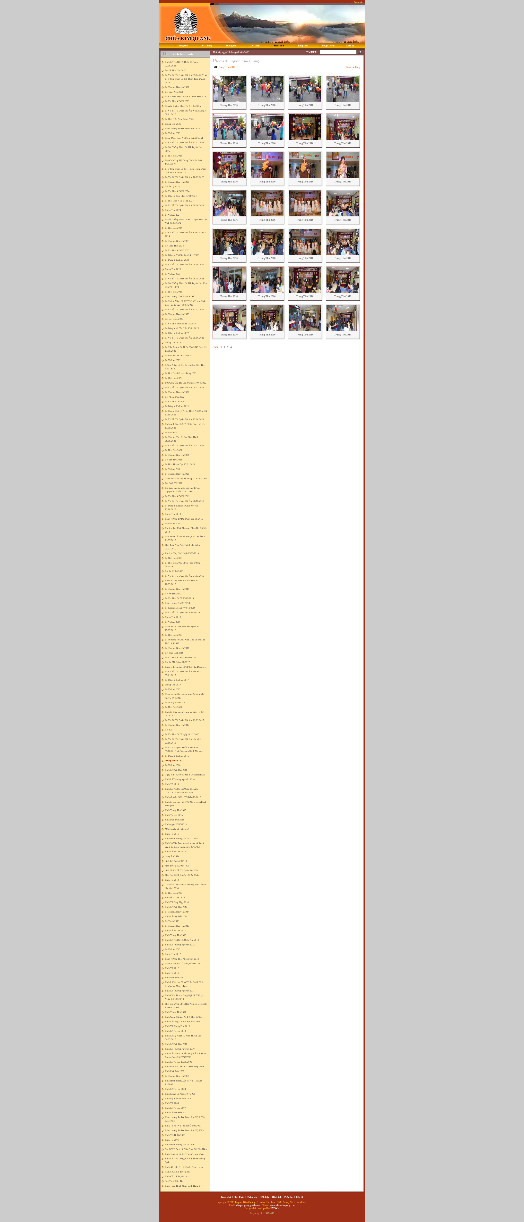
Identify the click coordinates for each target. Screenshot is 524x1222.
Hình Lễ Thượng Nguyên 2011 (180, 990)
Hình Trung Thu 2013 (175, 935)
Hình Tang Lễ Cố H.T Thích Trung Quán (184, 1154)
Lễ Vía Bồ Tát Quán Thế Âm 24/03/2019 (184, 576)
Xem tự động (353, 67)
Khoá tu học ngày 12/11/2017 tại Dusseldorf (186, 667)
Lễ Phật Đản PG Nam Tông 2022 (180, 373)
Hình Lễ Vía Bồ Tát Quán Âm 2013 (182, 940)
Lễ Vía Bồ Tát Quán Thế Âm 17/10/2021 (184, 419)
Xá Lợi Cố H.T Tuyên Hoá (177, 1171)
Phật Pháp (239, 1197)
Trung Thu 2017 (173, 684)
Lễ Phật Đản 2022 (173, 378)
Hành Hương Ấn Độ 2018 (177, 603)
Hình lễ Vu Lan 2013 (175, 897)
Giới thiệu (264, 1197)
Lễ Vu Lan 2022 (173, 360)
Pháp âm (288, 1197)
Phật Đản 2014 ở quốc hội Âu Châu (182, 875)
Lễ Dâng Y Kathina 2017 (177, 680)
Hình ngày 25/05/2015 (176, 824)
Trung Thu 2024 (173, 210)
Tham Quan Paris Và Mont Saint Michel (184, 138)
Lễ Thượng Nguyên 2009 (177, 1076)
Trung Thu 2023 (173, 269)
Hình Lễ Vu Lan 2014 (175, 851)
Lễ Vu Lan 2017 (173, 689)
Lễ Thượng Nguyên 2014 (177, 911)
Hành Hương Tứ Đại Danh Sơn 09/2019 (184, 519)
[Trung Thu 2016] (229, 100)
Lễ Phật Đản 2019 (173, 558)
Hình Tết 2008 (172, 1103)
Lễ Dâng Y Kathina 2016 (177, 756)
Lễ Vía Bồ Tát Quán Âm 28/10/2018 (182, 612)
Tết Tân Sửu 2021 (173, 459)
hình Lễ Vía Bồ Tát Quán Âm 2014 (182, 870)
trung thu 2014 (172, 856)
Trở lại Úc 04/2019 (174, 571)
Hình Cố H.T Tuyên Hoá (177, 1176)
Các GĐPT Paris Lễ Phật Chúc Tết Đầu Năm (186, 1149)
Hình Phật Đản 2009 (174, 1071)
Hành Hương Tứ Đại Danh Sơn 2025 (182, 128)
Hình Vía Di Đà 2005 (175, 1135)
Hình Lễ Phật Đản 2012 (176, 907)
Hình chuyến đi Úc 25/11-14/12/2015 (183, 797)
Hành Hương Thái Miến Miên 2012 (182, 959)
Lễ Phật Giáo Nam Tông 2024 (179, 200)
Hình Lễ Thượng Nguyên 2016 (180, 779)
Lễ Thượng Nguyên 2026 (177, 87)
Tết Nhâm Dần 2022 (174, 397)
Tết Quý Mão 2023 (174, 319)
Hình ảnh (276, 1197)
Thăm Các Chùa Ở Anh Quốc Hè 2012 (183, 963)
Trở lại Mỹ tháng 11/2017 (177, 662)
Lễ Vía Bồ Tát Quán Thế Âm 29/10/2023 (184, 264)
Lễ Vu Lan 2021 (173, 432)
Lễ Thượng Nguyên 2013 (177, 926)
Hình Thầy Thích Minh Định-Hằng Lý (183, 1186)
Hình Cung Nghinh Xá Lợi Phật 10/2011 (184, 1017)
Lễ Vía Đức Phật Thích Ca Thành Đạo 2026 (186, 96)
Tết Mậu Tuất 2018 (174, 653)
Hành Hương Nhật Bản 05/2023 (180, 296)
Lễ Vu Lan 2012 (173, 949)
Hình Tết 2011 (172, 973)
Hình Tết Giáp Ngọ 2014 (177, 902)
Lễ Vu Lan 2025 (173, 133)
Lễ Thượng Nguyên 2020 (177, 474)
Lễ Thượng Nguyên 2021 (177, 455)
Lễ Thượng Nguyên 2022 (177, 392)
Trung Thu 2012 (173, 954)
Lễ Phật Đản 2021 (173, 450)
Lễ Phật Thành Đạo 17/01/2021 (180, 464)
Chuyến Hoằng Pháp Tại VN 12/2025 (183, 106)
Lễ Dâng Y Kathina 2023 (177, 260)
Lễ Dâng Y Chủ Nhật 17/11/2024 (181, 196)
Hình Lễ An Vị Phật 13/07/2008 (180, 1094)
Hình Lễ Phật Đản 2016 (176, 770)
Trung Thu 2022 (173, 342)
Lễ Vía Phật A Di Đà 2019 (177, 496)
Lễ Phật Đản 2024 (173, 228)
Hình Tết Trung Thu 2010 (177, 1026)
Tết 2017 (169, 729)
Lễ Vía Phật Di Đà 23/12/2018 (179, 598)
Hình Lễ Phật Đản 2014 (176, 916)
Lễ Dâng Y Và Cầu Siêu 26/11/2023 (182, 255)
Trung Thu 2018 (173, 617)
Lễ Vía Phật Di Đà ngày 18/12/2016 (182, 734)
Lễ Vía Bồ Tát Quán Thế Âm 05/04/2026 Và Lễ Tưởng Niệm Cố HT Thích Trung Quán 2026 (186, 79)
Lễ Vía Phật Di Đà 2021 (176, 401)
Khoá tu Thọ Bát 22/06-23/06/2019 (182, 553)
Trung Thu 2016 (173, 760)
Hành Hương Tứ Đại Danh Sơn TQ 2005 (184, 1130)
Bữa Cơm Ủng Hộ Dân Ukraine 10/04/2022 (185, 382)
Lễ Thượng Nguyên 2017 (177, 725)
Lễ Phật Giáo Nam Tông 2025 (179, 119)
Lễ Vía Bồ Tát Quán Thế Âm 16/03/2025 (184, 177)
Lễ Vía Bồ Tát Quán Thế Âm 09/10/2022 (184, 337)
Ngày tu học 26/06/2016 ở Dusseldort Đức (185, 774)
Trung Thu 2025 (173, 124)
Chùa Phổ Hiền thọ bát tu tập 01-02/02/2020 (186, 478)
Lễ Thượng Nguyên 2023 (177, 314)
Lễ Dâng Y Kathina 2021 (177, 406)
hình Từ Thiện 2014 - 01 (177, 861)
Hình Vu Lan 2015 (174, 815)
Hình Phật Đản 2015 (174, 819)
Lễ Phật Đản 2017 (173, 707)
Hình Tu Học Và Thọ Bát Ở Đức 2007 (183, 1125)
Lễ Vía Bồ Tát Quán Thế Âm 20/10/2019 (184, 501)
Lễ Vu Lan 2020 (173, 469)
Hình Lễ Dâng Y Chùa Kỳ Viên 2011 (182, 1021)
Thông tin (252, 1197)
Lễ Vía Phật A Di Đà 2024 (177, 191)
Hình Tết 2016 (172, 784)
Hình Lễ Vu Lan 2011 (175, 930)
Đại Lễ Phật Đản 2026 (175, 70)
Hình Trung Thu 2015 (175, 810)
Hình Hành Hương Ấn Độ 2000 (180, 1144)
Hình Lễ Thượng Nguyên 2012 (180, 944)
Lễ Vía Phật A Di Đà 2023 (177, 250)
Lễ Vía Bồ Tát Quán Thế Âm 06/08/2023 (184, 278)
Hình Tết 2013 (172, 880)
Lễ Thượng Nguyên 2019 (177, 589)
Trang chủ (226, 1197)
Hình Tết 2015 (172, 834)
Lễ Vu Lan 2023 (173, 274)
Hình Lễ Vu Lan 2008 (175, 1089)
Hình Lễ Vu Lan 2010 (175, 1031)
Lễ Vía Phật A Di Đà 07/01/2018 (180, 657)
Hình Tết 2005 (172, 1140)
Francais (358, 2)
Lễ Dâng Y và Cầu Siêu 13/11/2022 (182, 328)
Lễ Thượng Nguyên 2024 (177, 241)
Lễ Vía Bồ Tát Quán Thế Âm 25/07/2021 (184, 445)
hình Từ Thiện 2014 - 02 (177, 865)
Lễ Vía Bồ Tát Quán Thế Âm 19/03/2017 (184, 720)
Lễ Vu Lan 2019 (173, 523)
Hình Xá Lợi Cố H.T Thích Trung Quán (184, 1167)
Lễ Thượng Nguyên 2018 (177, 648)
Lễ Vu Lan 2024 (173, 215)
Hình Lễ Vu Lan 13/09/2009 (178, 1062)
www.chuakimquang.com (282, 1205)
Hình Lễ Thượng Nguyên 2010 (180, 1049)
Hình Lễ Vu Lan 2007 (175, 1108)
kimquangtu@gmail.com (248, 1205)
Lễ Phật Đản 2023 (173, 291)
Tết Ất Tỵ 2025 (172, 186)
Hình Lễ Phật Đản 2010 (176, 1044)
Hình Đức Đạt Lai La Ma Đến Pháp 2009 (184, 1066)
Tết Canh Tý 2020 (173, 483)
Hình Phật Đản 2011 (174, 977)
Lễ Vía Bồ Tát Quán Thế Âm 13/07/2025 (184, 142)
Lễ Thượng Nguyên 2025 (177, 182)
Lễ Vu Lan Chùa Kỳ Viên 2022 (179, 355)
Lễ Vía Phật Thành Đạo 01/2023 (180, 323)
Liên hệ (299, 1197)
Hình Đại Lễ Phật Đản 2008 (178, 1098)
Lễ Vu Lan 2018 (173, 622)
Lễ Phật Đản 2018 (173, 635)
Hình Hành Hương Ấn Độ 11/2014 (181, 838)
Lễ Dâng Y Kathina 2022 (177, 333)
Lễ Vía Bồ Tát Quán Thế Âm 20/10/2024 (184, 205)
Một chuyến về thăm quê (177, 829)
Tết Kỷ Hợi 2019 (173, 593)
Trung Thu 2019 (173, 514)
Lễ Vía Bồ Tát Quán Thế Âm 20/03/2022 (184, 387)
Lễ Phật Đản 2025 (173, 155)
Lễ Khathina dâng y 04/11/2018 (180, 607)
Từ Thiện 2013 (172, 921)
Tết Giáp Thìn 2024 (174, 245)
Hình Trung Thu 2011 (175, 1012)
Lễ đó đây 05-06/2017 (175, 702)
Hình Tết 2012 (172, 968)
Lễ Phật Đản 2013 (173, 893)
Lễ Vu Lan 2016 (173, 765)
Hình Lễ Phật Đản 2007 (176, 1112)
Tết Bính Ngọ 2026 (174, 92)
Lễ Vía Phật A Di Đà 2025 (177, 101)
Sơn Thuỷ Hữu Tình (174, 1181)
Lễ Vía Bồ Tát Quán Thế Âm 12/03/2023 (184, 309)
